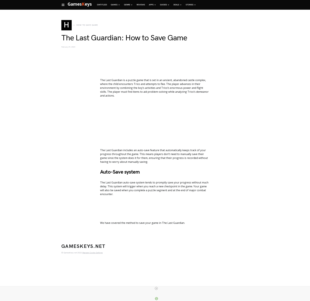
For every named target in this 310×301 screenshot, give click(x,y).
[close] (156, 288)
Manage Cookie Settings (92, 253)
